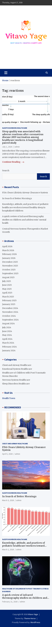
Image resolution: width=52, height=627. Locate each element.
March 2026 (8, 250)
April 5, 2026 (7, 454)
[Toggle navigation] (6, 72)
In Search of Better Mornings (17, 198)
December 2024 (10, 308)
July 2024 (6, 327)
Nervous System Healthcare (16, 380)
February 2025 (9, 300)
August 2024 (8, 323)
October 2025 (9, 269)
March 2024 (8, 342)
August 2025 (8, 277)
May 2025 (7, 289)
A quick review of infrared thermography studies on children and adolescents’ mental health (24, 219)
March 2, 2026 (8, 549)
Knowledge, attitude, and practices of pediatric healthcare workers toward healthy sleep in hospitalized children (25, 207)
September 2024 (10, 319)
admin (17, 146)
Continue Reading (11, 162)
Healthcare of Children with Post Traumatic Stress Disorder (25, 590)
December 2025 (10, 262)
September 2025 (10, 273)
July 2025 (6, 281)
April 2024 (7, 339)
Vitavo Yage (15, 60)
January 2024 (8, 350)
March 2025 (8, 296)
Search (5, 170)
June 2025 (7, 285)
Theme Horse (30, 618)
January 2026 (8, 258)
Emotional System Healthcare (17, 369)
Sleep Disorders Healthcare (14, 128)
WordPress (35, 622)
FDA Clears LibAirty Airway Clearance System (25, 192)
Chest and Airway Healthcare (16, 365)
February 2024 (9, 346)
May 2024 (7, 335)
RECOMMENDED (12, 407)
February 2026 (9, 254)
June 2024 (7, 331)
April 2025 (7, 292)
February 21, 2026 (9, 601)
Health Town (8, 398)
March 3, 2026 (8, 500)
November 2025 (10, 265)
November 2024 (10, 312)
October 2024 (9, 316)
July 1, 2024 (7, 146)
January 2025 (8, 304)
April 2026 (7, 246)
